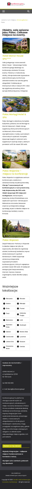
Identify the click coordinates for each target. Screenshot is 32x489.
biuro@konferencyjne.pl (16, 389)
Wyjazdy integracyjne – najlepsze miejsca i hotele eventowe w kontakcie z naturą (14, 454)
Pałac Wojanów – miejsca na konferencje (15, 172)
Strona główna (22, 20)
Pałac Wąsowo (11, 240)
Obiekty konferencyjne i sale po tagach (16, 475)
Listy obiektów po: (16, 473)
